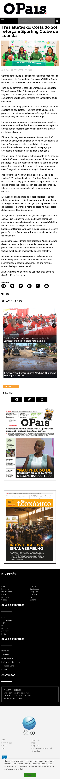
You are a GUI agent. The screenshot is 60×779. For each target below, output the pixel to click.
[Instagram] (41, 399)
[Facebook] (16, 399)
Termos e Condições (9, 666)
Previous (5, 325)
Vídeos (4, 669)
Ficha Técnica (7, 658)
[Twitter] (29, 399)
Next (54, 325)
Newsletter (5, 650)
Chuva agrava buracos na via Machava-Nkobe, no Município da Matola (30, 374)
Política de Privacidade (10, 662)
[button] (2, 20)
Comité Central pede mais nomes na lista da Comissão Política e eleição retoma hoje (26, 339)
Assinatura (5, 654)
